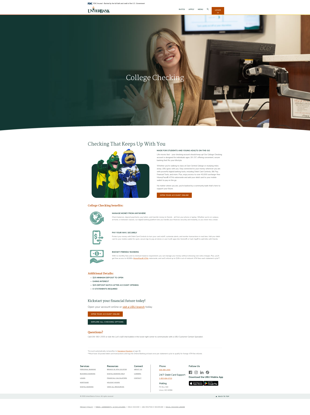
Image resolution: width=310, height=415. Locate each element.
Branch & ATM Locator (117, 369)
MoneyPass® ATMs (140, 258)
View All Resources (115, 387)
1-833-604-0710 (165, 378)
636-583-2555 (164, 370)
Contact (137, 378)
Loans (82, 378)
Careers (137, 374)
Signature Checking (124, 351)
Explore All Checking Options (107, 322)
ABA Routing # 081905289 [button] (152, 407)
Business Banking (87, 374)
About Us (138, 369)
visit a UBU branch (134, 307)
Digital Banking (86, 387)
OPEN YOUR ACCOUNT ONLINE (174, 195)
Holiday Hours (113, 382)
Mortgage (84, 382)
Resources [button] (112, 366)
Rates (182, 9)
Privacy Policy (86, 407)
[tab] (93, 366)
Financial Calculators (117, 378)
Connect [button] (138, 366)
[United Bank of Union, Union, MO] (99, 9)
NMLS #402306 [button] (134, 407)
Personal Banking (88, 369)
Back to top (223, 396)
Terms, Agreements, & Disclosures (110, 407)
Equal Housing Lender (175, 407)
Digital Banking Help (116, 374)
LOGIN (218, 10)
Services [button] (84, 366)
